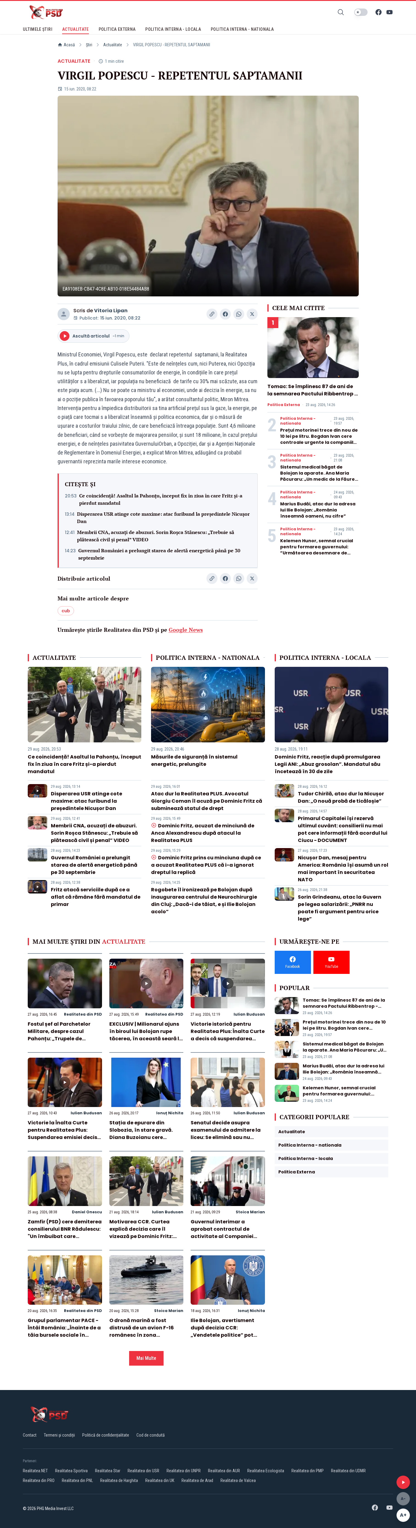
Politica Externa (283, 404)
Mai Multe (146, 1358)
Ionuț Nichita (169, 1113)
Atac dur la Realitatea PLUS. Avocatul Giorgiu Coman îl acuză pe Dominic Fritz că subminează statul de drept (206, 801)
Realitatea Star (107, 1470)
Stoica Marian (250, 1212)
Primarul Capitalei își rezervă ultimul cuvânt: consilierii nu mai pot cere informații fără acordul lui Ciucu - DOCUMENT (342, 829)
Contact (30, 1435)
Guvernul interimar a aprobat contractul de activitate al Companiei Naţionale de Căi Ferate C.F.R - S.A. (222, 1236)
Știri (89, 44)
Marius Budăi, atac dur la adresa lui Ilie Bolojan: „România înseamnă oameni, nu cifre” (317, 510)
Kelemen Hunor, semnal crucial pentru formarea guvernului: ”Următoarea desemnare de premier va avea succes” (316, 550)
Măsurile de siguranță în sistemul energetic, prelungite (194, 760)
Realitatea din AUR (224, 1470)
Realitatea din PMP (307, 1470)
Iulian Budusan (249, 1014)
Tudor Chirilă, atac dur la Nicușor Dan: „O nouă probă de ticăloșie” (341, 797)
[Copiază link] (211, 314)
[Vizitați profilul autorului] (64, 314)
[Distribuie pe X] (252, 314)
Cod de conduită (150, 1435)
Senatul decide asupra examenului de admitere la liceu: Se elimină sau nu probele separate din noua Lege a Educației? (226, 1137)
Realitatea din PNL (77, 1480)
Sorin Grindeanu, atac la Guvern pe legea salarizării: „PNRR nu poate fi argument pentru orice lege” (339, 907)
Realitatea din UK (159, 1480)
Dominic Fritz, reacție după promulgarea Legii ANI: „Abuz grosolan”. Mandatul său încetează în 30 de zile (327, 764)
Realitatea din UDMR (348, 1470)
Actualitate (112, 44)
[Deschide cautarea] (341, 12)
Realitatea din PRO (39, 1480)
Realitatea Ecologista (265, 1470)
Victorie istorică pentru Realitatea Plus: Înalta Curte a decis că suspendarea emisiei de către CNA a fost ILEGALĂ (228, 1038)
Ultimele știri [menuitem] (37, 29)
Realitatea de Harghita (119, 1480)
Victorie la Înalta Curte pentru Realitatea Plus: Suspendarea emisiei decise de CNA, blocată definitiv (64, 1133)
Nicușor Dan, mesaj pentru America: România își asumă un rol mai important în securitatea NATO (343, 868)
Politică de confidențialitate (105, 1435)
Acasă (69, 44)
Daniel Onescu (87, 1212)
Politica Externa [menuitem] (117, 29)
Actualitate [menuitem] (75, 29)
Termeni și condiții (59, 1435)
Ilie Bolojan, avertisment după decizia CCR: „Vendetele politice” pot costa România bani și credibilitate (222, 1335)
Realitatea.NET (35, 1470)
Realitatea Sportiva (71, 1470)
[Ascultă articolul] (403, 1482)
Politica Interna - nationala (298, 421)
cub (66, 611)
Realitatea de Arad (197, 1480)
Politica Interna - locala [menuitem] (173, 29)
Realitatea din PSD (83, 1014)
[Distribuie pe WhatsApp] (238, 314)
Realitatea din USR (143, 1470)
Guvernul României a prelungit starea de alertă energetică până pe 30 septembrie (159, 554)
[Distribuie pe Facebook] (225, 314)
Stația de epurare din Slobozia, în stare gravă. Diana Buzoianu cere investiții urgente (141, 1133)
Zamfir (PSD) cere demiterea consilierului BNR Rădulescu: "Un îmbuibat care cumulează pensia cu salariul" (65, 1236)
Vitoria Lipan (111, 310)
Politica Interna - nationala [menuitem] (242, 29)
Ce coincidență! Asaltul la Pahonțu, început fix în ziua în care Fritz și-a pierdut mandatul (160, 499)
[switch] (361, 12)
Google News (186, 629)
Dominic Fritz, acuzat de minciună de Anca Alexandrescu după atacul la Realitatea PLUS (202, 833)
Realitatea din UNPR (184, 1470)
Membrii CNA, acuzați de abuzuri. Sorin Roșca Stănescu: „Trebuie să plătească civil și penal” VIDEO (155, 536)
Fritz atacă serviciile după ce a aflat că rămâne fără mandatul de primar (95, 897)
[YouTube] (389, 12)
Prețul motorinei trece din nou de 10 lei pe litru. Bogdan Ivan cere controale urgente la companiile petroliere (319, 439)
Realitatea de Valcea (238, 1480)
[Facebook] (378, 12)
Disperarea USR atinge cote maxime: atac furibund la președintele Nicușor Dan (163, 518)
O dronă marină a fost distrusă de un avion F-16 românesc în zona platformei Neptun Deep (141, 1331)
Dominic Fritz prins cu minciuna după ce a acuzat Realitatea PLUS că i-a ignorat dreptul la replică (206, 865)
